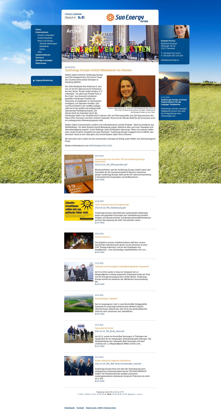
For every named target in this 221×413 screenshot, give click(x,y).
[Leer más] (99, 179)
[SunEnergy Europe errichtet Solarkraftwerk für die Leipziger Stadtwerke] (174, 83)
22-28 (99, 394)
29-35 (104, 394)
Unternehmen (42, 32)
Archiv (42, 49)
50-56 (119, 394)
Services (40, 58)
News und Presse (45, 41)
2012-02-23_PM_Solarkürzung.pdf (110, 208)
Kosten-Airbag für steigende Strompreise (113, 361)
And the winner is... (103, 237)
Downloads (70, 408)
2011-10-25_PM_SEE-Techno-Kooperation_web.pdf (118, 364)
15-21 (94, 394)
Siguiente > (132, 394)
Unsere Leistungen (46, 35)
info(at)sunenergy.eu (170, 60)
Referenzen (41, 63)
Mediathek (44, 46)
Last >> (140, 394)
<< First (80, 394)
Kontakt (80, 408)
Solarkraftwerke (43, 55)
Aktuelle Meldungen (48, 43)
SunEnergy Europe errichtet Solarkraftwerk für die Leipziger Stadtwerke (174, 102)
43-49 (114, 394)
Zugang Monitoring (44, 80)
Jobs (40, 52)
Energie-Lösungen (44, 60)
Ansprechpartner (45, 38)
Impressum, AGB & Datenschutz (101, 408)
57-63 (125, 394)
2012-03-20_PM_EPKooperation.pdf (111, 165)
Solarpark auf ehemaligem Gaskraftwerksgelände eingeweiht (122, 266)
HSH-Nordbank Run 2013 (100, 146)
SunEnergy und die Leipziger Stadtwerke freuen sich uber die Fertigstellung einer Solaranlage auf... (174, 112)
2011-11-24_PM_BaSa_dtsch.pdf (109, 331)
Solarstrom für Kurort (104, 328)
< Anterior (87, 394)
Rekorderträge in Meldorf (106, 299)
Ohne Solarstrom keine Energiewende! (112, 205)
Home (38, 29)
